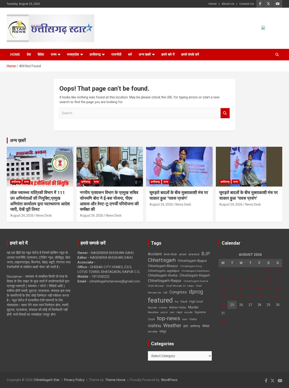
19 (241, 296)
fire (176, 301)
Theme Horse (115, 380)
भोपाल (205, 326)
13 (250, 288)
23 (278, 296)
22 (268, 296)
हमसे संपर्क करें (190, 54)
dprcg (196, 292)
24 (223, 305)
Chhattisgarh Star (47, 380)
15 (268, 288)
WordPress (169, 380)
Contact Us (246, 3)
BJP (205, 253)
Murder (193, 307)
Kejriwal (152, 307)
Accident (155, 254)
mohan (163, 307)
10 (223, 288)
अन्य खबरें (145, 54)
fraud (183, 301)
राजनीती (116, 54)
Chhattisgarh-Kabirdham (196, 271)
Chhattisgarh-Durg (191, 266)
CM (165, 292)
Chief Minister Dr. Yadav (180, 285)
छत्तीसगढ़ (195, 326)
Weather (172, 325)
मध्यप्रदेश (73, 54)
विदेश (41, 54)
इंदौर (185, 326)
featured (160, 300)
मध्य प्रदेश (152, 331)
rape (179, 312)
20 (250, 296)
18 (232, 296)
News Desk (44, 215)
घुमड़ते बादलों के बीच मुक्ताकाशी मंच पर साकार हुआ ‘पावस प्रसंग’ (178, 195)
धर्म (130, 54)
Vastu (193, 319)
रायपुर (162, 331)
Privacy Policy (74, 380)
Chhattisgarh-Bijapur (192, 261)
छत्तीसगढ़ (95, 54)
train (184, 319)
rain (172, 312)
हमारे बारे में (168, 54)
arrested (194, 254)
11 (232, 288)
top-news (168, 318)
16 (278, 288)
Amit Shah (170, 254)
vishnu (154, 325)
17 (223, 296)
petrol (164, 312)
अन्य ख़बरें (18, 140)
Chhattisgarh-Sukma (196, 281)
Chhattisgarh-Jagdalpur (163, 270)
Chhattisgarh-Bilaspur (163, 266)
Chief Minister (156, 285)
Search (225, 113)
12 (241, 288)
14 (259, 288)
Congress (178, 292)
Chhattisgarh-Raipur (165, 280)
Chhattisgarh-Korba (162, 275)
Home (213, 3)
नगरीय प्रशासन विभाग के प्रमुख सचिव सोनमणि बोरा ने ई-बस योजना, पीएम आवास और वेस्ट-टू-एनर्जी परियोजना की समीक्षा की (109, 201)
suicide (188, 312)
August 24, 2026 (21, 215)
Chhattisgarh (162, 260)
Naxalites (153, 312)
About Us (228, 3)
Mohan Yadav (177, 307)
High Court (196, 301)
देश (29, 54)
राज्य (53, 54)
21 (259, 296)
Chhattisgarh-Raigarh (194, 275)
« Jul (222, 321)
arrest (182, 254)
